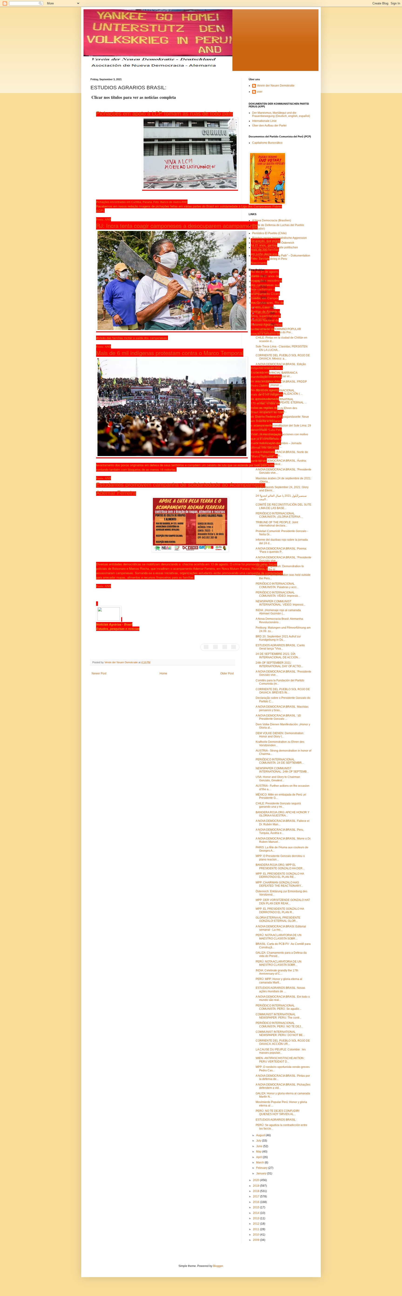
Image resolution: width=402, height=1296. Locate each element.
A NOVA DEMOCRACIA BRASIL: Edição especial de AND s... (281, 366)
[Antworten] (206, 646)
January (261, 1173)
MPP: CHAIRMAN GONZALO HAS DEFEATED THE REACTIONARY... (279, 884)
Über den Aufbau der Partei (269, 125)
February (262, 1167)
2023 (256, 292)
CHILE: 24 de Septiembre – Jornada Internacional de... (279, 445)
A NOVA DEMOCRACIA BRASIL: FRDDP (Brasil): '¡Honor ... (281, 383)
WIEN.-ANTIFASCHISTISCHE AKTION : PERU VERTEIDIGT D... (280, 1059)
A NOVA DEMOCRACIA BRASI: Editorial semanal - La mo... (281, 928)
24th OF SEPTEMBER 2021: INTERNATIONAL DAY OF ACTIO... (279, 664)
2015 (256, 1207)
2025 (256, 281)
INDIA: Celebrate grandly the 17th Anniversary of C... (277, 972)
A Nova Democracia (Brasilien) (271, 220)
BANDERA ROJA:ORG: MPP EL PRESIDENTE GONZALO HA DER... (280, 866)
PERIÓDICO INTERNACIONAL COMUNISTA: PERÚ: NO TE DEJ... (279, 1024)
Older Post (227, 673)
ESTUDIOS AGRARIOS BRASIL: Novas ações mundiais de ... (280, 989)
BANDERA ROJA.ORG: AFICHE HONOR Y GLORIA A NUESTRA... (282, 814)
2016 (256, 1202)
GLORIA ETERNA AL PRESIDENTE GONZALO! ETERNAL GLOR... (278, 919)
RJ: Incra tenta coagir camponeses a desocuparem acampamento (177, 225)
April (259, 1157)
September (263, 324)
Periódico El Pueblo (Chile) (269, 233)
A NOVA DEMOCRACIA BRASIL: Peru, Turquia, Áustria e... (280, 831)
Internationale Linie (264, 121)
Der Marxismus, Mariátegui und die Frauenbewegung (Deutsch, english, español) (281, 114)
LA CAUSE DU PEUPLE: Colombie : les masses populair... (281, 1051)
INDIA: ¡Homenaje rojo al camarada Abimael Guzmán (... (278, 612)
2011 (256, 1229)
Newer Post (99, 673)
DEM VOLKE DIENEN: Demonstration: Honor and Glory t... (280, 735)
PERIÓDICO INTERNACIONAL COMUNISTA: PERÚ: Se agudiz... (278, 1007)
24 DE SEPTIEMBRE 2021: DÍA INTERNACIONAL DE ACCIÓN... (278, 655)
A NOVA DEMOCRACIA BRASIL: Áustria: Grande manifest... (281, 462)
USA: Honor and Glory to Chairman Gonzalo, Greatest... (278, 778)
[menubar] (219, 647)
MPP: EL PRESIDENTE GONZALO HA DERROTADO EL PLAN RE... (280, 875)
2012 (256, 1223)
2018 (256, 1191)
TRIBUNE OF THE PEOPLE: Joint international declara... (277, 524)
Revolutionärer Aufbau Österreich (273, 242)
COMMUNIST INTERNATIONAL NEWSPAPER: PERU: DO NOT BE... (280, 1033)
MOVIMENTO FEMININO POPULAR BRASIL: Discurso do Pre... (278, 330)
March (260, 1162)
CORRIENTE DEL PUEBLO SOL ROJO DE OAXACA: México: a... (283, 357)
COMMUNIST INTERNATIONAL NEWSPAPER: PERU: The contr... (278, 1016)
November (263, 313)
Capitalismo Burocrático (267, 142)
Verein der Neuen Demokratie (276, 85)
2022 (256, 297)
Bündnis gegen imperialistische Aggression (279, 238)
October (261, 318)
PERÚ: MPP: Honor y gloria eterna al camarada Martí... (279, 980)
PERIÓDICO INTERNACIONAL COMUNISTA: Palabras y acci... (277, 585)
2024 (256, 286)
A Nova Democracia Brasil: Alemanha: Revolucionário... (280, 620)
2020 (256, 1180)
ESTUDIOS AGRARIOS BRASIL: (276, 1119)
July (259, 1140)
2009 (256, 1240)
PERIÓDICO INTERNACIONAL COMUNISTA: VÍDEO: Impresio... (278, 594)
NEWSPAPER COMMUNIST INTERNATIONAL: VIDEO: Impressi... (280, 603)
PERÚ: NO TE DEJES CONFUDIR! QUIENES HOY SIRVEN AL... (277, 1112)
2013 (256, 1218)
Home (163, 673)
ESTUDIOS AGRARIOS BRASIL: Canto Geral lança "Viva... (280, 647)
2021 (256, 303)
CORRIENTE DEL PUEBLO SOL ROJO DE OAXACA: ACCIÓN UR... (283, 1042)
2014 (256, 1213)
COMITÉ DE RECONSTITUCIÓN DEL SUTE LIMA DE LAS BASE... (283, 506)
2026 (256, 276)
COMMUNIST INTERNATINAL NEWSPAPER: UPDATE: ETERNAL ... (281, 401)
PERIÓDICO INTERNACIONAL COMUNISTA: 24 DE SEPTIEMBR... (280, 761)
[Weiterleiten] (224, 646)
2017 (256, 1196)
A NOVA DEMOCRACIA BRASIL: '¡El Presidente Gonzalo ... (278, 717)
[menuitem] (206, 646)
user (259, 91)
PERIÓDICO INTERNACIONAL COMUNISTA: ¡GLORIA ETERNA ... (279, 515)
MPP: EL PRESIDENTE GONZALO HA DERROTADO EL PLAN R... (280, 910)
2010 (256, 1234)
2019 (256, 1185)
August (261, 1135)
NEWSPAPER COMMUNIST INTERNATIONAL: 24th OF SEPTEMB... (282, 770)
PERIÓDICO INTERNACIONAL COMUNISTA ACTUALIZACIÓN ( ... (279, 392)
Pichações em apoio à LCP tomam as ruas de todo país (164, 113)
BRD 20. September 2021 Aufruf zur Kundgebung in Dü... (278, 638)
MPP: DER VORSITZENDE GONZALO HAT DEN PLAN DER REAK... (283, 901)
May (259, 1151)
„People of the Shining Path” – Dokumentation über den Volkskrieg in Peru (281, 257)
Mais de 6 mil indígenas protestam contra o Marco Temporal (169, 353)
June (259, 1146)
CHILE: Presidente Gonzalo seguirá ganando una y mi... (278, 805)
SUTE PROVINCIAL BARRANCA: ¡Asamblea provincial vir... (277, 374)
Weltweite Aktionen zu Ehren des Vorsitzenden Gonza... (276, 409)
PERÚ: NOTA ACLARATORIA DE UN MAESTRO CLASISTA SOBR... (279, 936)
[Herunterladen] (195, 543)
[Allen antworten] (215, 646)
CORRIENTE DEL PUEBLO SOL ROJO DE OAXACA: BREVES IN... (283, 691)
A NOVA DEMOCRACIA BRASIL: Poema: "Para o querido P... (281, 550)
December (263, 308)
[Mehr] (233, 646)
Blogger (218, 1266)
